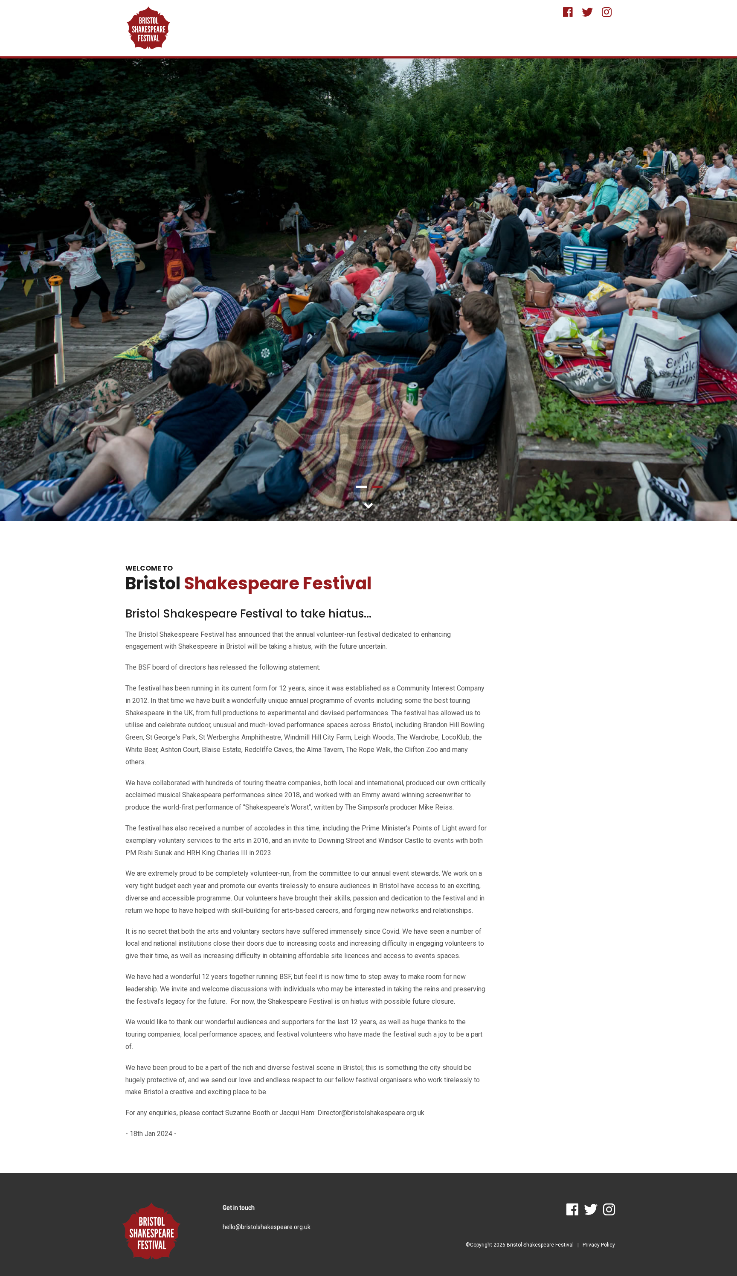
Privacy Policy (599, 1245)
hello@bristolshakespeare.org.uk (266, 1227)
